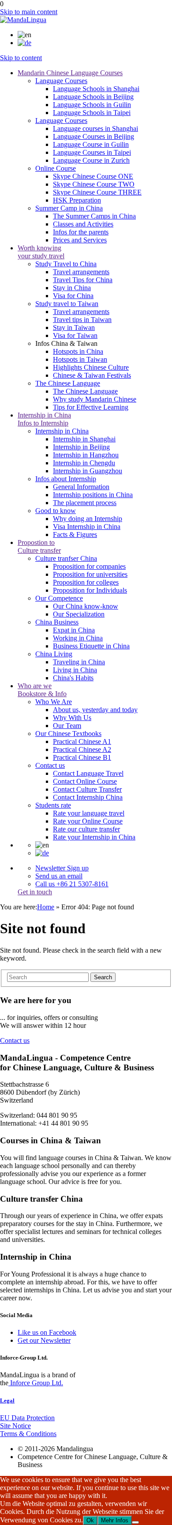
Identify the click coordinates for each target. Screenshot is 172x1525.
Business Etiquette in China (91, 646)
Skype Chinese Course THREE (97, 192)
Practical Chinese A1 (82, 741)
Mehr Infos (114, 1520)
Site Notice (15, 1425)
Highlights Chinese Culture (91, 367)
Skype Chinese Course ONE (93, 176)
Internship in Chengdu (84, 463)
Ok (90, 1520)
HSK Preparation (77, 200)
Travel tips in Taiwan (82, 319)
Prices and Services (80, 240)
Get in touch (35, 892)
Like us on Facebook (47, 1332)
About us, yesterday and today (95, 709)
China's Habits (73, 678)
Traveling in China (79, 662)
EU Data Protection (27, 1418)
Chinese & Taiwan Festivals (92, 375)
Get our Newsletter (44, 1340)
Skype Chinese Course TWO (94, 184)
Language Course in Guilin (91, 144)
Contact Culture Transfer (87, 789)
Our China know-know (85, 606)
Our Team (67, 725)
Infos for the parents (80, 232)
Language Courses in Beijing (93, 136)
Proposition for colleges (86, 582)
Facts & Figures (75, 534)
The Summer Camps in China (94, 216)
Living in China (75, 670)
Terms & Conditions (28, 1433)
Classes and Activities (83, 224)
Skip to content (21, 57)
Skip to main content (28, 11)
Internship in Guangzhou (87, 471)
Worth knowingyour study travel (41, 252)
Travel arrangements (81, 272)
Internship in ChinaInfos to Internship (44, 419)
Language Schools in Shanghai (96, 88)
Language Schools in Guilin (92, 104)
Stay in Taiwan (74, 327)
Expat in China (74, 630)
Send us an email (58, 876)
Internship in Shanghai (84, 439)
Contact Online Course (85, 781)
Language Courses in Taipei (92, 152)
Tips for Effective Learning (90, 407)
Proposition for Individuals (90, 590)
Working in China (78, 638)
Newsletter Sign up (62, 868)
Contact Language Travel (88, 773)
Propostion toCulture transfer (39, 546)
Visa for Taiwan (75, 335)
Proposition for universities (90, 574)
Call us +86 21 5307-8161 (71, 884)
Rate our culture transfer (86, 829)
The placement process (84, 502)
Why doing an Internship (87, 518)
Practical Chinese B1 (82, 757)
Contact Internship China (88, 797)
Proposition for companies (89, 566)
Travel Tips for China (82, 280)
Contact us (15, 1040)
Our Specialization (79, 614)
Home (45, 907)
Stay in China (72, 287)
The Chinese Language (85, 391)
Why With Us (72, 717)
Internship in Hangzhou (86, 455)
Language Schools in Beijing (93, 96)
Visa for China (73, 295)
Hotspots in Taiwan (80, 359)
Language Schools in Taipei (92, 112)
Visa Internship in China (86, 526)
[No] (135, 1522)
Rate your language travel (88, 813)
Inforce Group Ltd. (35, 1383)
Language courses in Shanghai (95, 128)
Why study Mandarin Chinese (94, 399)
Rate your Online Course (88, 821)
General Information (81, 486)
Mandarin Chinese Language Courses (70, 73)
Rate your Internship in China (94, 837)
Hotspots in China (78, 351)
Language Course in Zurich (91, 160)
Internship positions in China (93, 494)
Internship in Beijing (81, 447)
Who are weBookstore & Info (42, 689)
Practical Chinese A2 (82, 749)
